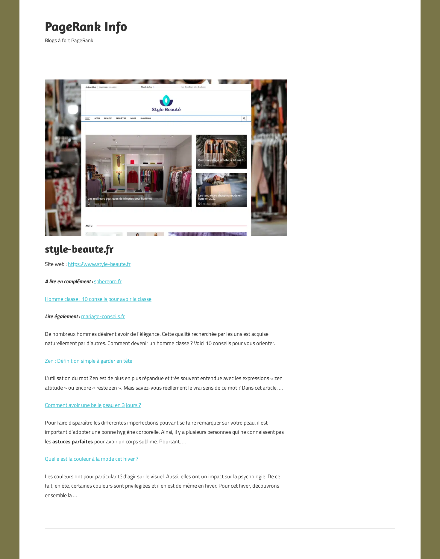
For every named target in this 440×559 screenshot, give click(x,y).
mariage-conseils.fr (103, 316)
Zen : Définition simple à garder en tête (88, 361)
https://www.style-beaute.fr (99, 264)
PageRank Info (86, 26)
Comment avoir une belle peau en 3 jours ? (93, 405)
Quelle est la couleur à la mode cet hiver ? (91, 459)
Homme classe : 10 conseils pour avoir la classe (98, 299)
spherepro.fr (108, 281)
